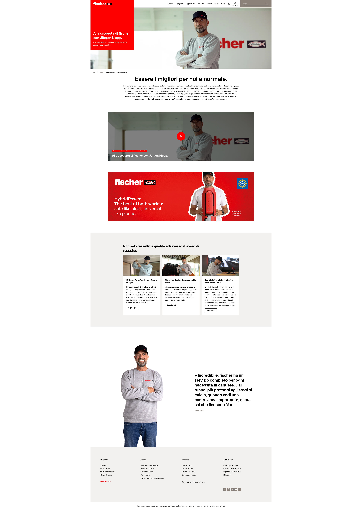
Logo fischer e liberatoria (232, 472)
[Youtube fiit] (235, 489)
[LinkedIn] (232, 489)
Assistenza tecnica (147, 469)
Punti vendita (145, 475)
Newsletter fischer (147, 472)
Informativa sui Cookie (219, 506)
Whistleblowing (190, 506)
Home (95, 72)
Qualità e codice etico (107, 472)
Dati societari (180, 506)
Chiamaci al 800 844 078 (196, 482)
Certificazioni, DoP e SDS (232, 469)
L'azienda (103, 465)
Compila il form (187, 469)
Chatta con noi (187, 465)
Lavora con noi (220, 4)
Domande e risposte (189, 475)
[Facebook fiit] (224, 489)
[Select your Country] (229, 4)
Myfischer (226, 475)
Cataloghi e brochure (230, 465)
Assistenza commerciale (149, 465)
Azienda (101, 72)
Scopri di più (132, 308)
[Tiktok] (239, 489)
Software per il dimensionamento (152, 478)
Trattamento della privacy (203, 506)
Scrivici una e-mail (188, 472)
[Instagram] (228, 489)
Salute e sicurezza (106, 475)
